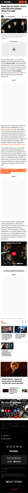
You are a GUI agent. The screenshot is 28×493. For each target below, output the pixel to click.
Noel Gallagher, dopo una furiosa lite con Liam (13, 144)
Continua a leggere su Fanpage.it (14, 271)
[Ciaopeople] (14, 489)
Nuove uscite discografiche (11, 318)
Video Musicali (20, 318)
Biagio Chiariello (11, 16)
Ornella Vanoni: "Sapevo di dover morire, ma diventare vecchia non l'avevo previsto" (13, 381)
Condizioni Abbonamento (13, 426)
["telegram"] (18, 411)
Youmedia (3, 423)
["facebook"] (15, 411)
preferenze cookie (5, 428)
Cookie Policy (4, 426)
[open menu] (1, 2)
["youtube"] (9, 411)
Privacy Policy (17, 423)
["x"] (12, 411)
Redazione (23, 426)
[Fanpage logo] (8, 2)
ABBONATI (21, 1)
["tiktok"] (2, 411)
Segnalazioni (9, 423)
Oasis (17, 72)
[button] (25, 16)
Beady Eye (17, 59)
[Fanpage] (14, 451)
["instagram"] (5, 411)
